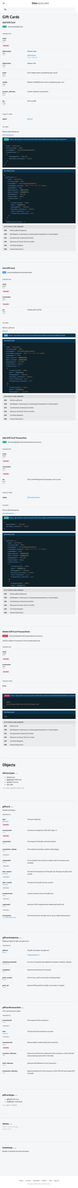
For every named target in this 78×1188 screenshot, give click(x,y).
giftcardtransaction (33, 497)
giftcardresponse (8, 135)
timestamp (5, 873)
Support (44, 1180)
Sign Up (56, 1180)
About (21, 1180)
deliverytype (31, 55)
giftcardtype (5, 821)
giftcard (29, 119)
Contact (28, 1180)
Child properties (32, 955)
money (4, 895)
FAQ (50, 1180)
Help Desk (36, 1180)
